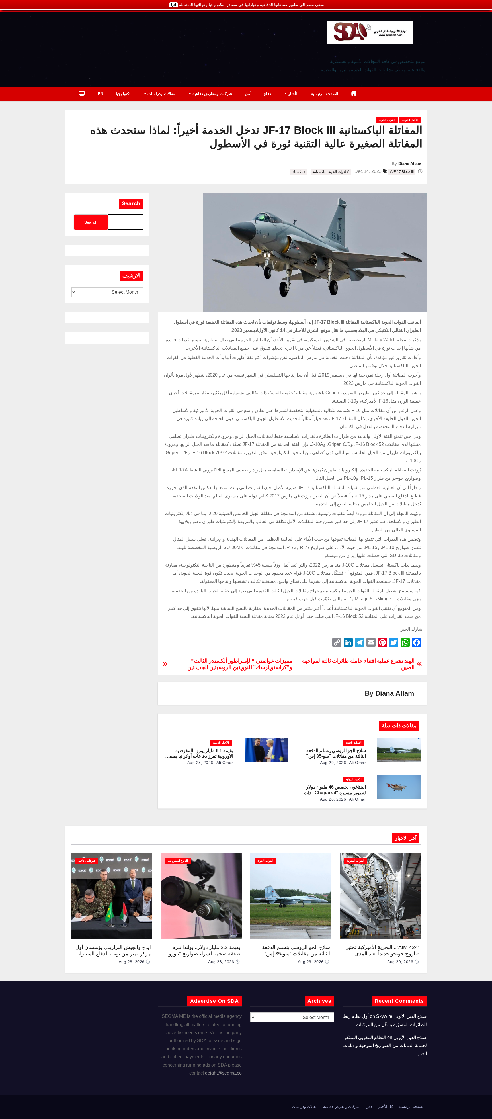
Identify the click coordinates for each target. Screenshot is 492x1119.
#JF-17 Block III (402, 172)
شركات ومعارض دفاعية (211, 93)
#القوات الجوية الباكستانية (330, 172)
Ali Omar (357, 762)
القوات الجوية (387, 119)
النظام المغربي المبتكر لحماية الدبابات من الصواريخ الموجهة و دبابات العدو (385, 1045)
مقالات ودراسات (160, 93)
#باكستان (298, 172)
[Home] (354, 94)
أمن (248, 93)
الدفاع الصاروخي (178, 860)
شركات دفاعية (86, 860)
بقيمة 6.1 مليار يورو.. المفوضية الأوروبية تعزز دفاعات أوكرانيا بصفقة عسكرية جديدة (199, 756)
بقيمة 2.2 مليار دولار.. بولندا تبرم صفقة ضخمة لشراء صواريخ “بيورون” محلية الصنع (201, 953)
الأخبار (292, 93)
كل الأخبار (385, 1106)
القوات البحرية (355, 860)
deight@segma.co (223, 1073)
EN (100, 93)
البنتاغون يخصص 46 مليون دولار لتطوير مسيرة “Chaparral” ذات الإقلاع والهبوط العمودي (335, 793)
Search (131, 203)
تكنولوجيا (123, 93)
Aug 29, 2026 (333, 762)
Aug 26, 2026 (333, 799)
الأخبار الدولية (410, 119)
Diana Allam (409, 163)
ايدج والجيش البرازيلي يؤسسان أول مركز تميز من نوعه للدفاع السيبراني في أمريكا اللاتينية (112, 953)
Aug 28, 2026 (200, 762)
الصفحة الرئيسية (325, 93)
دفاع (267, 93)
